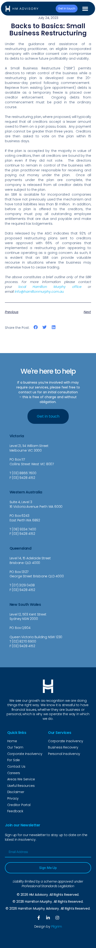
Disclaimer (15, 792)
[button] (85, 8)
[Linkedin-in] (48, 918)
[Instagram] (57, 918)
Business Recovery (63, 747)
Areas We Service (21, 779)
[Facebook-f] (39, 918)
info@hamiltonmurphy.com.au (39, 291)
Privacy (13, 798)
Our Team (15, 747)
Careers (13, 773)
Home (12, 741)
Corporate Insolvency (24, 753)
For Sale (13, 760)
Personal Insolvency (64, 753)
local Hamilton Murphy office (49, 286)
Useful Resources (21, 785)
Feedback (15, 811)
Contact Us (16, 766)
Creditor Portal (19, 805)
